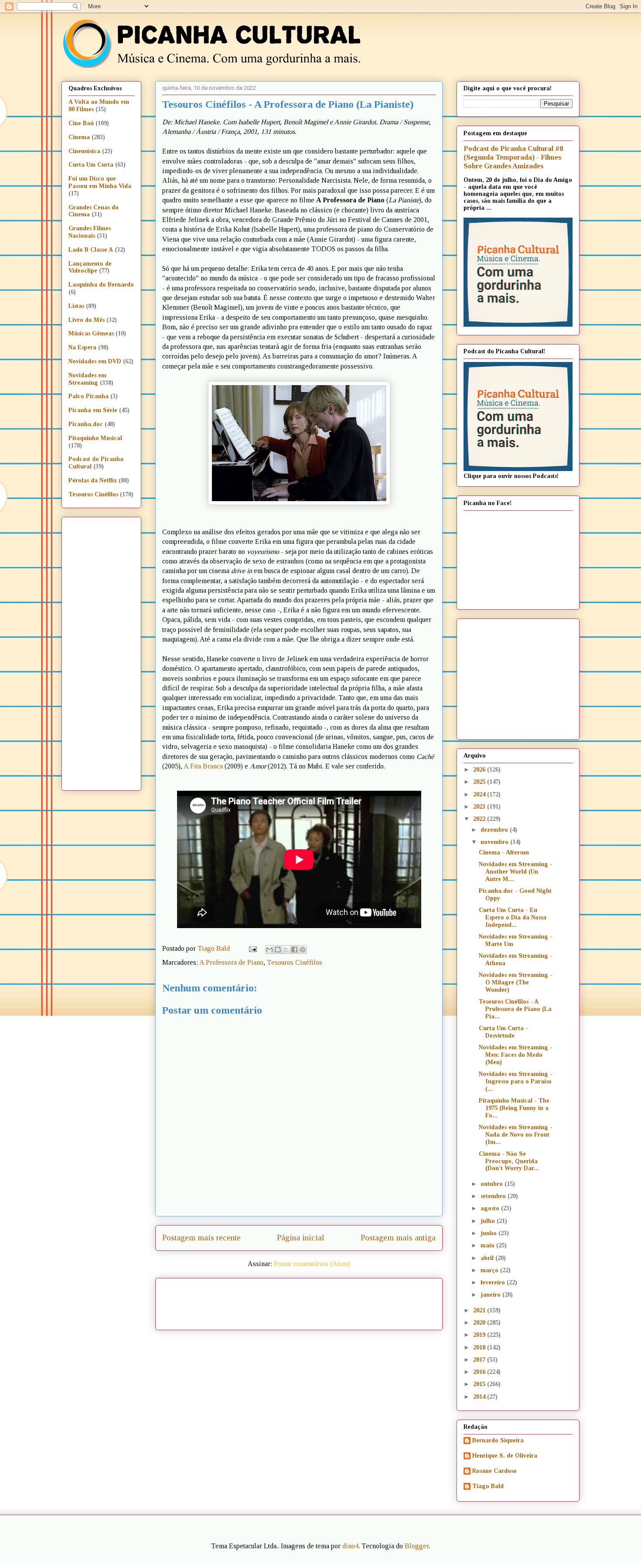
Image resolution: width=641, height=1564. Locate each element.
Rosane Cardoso (494, 1471)
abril (488, 1258)
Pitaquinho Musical (95, 438)
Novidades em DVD (94, 361)
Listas (76, 306)
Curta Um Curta (90, 164)
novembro (495, 842)
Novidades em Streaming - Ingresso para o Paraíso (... (515, 1081)
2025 (480, 782)
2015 (480, 1384)
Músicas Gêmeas (91, 333)
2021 (480, 1310)
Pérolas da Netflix (92, 480)
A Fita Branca (203, 766)
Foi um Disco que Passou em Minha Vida (99, 182)
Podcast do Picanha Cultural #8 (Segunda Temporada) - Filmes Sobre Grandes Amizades (513, 157)
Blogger (417, 1546)
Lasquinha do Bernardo (101, 284)
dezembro (495, 829)
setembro (494, 1196)
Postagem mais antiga (398, 1237)
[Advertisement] (373, 1301)
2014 (480, 1396)
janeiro (491, 1294)
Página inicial (300, 1237)
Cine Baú (81, 123)
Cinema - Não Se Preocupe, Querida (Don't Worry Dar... (509, 1161)
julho (489, 1221)
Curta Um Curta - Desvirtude (503, 1032)
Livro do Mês (86, 320)
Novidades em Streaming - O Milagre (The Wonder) (515, 982)
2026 (480, 769)
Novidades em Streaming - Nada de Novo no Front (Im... (515, 1134)
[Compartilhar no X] (286, 949)
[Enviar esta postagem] (252, 948)
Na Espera (82, 347)
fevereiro (494, 1282)
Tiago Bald (488, 1486)
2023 (480, 806)
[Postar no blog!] (277, 949)
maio (488, 1245)
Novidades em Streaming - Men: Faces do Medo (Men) (515, 1054)
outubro (493, 1184)
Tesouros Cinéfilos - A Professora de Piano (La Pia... (515, 1009)
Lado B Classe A (90, 249)
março (490, 1270)
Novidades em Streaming (87, 379)
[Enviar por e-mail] (269, 949)
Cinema (79, 137)
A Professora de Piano (231, 962)
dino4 (350, 1546)
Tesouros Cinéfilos (294, 962)
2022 (480, 819)
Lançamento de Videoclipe (90, 267)
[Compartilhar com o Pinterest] (302, 949)
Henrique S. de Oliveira (504, 1455)
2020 (480, 1322)
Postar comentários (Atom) (312, 1263)
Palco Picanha (88, 396)
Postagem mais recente (201, 1237)
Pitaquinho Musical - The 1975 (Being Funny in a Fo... (514, 1108)
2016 (480, 1372)
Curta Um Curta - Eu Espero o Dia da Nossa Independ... (512, 917)
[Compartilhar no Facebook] (294, 949)
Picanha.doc (85, 424)
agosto (491, 1208)
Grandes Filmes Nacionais (89, 232)
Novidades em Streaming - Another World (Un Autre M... (515, 871)
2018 (480, 1347)
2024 (480, 794)
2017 (480, 1359)
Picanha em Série (92, 410)
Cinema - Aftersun (504, 852)
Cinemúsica (84, 151)
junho (489, 1233)
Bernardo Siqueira (498, 1440)
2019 (480, 1335)
